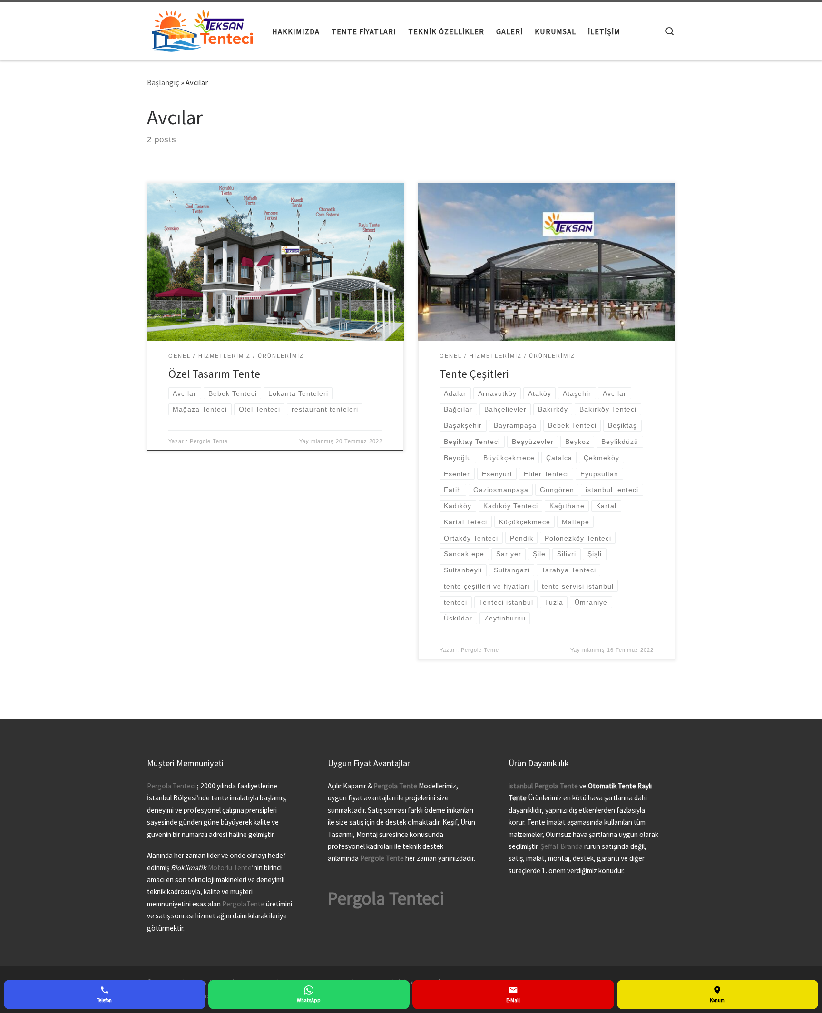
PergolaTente (243, 903)
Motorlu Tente (230, 867)
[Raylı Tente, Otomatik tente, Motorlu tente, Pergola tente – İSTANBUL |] (202, 29)
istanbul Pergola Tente (544, 785)
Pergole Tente (209, 441)
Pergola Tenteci (171, 785)
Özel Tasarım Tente (214, 373)
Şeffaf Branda (561, 846)
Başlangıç (163, 82)
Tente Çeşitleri (474, 373)
